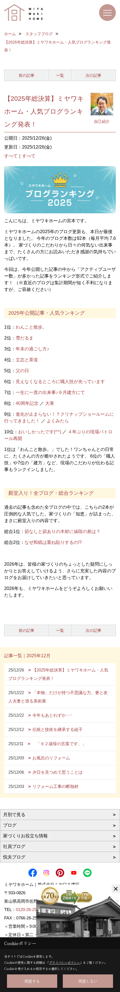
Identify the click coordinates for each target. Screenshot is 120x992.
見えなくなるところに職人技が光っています (60, 381)
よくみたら (58, 421)
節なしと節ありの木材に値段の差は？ (62, 531)
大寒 (49, 403)
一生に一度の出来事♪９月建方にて (50, 392)
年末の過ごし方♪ (32, 348)
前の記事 (26, 75)
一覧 (60, 75)
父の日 (22, 370)
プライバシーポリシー (64, 962)
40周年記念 (27, 403)
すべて (11, 156)
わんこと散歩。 (31, 327)
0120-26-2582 (28, 909)
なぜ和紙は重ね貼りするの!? (53, 542)
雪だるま (24, 338)
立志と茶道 (27, 359)
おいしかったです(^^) (39, 431)
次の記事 (93, 75)
